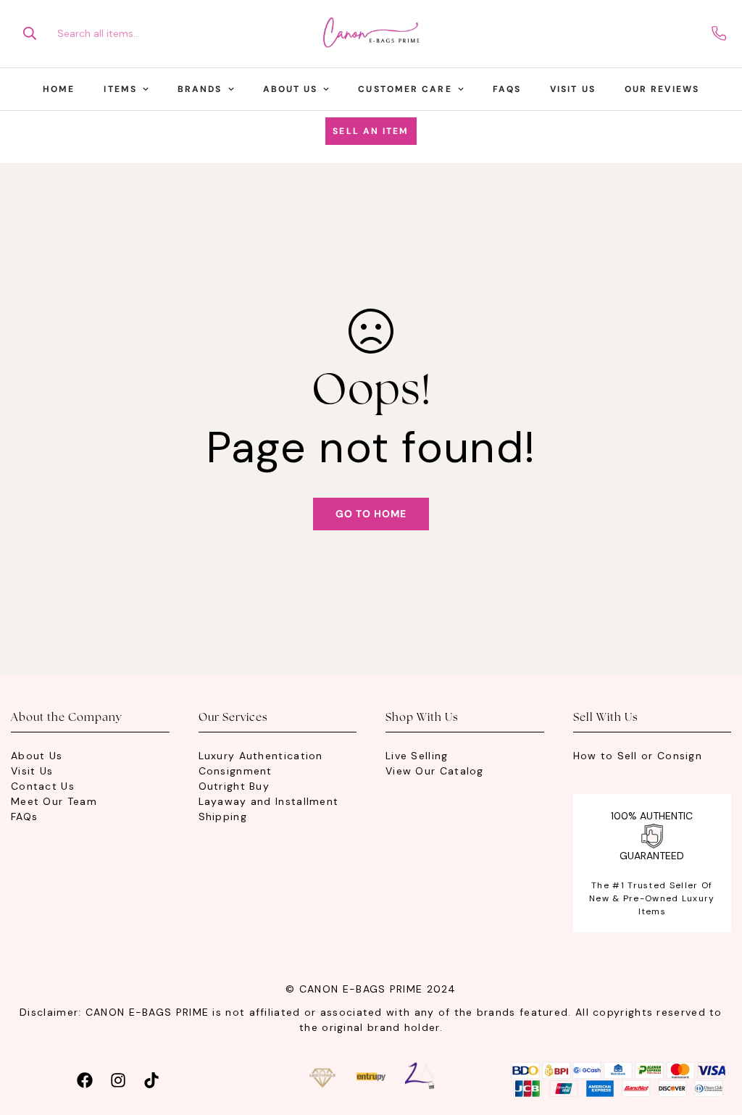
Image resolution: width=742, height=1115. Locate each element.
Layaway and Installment (269, 801)
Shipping (223, 816)
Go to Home (371, 513)
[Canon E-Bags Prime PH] (371, 33)
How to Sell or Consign (638, 755)
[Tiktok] (151, 1078)
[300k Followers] (85, 1078)
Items (120, 89)
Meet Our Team (54, 801)
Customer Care (404, 89)
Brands (200, 89)
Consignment (235, 770)
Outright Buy (234, 786)
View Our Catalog (434, 770)
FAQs (507, 89)
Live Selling (417, 755)
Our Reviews (662, 89)
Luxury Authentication (261, 755)
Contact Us (43, 786)
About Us (290, 89)
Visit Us (573, 89)
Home (59, 89)
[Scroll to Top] (713, 1036)
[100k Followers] (118, 1078)
